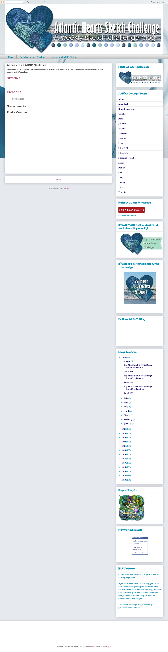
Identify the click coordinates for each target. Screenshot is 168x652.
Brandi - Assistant (126, 108)
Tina (120, 187)
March (127, 415)
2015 (124, 471)
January (128, 423)
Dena (120, 118)
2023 (124, 437)
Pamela (121, 167)
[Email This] (13, 99)
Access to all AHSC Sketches (64, 56)
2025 (124, 428)
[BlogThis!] (15, 99)
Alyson (121, 99)
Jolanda (121, 128)
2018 (124, 458)
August (127, 361)
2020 (124, 450)
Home (10, 56)
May (126, 406)
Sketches (13, 78)
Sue (120, 172)
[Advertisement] (52, 631)
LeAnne (122, 138)
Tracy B (122, 192)
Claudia (121, 113)
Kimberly (122, 133)
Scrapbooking (137, 549)
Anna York (123, 103)
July (126, 398)
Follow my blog (139, 552)
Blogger (108, 647)
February (128, 419)
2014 (124, 475)
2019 (124, 454)
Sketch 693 (128, 392)
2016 (124, 467)
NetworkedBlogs (137, 537)
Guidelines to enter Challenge (33, 56)
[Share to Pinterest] (23, 99)
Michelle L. (123, 152)
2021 (124, 445)
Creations (14, 92)
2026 (124, 357)
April (126, 410)
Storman (91, 647)
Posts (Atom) (64, 188)
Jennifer (122, 123)
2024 (124, 433)
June (126, 402)
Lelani (121, 143)
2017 (124, 462)
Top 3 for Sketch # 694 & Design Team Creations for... (138, 366)
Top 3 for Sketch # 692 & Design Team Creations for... (138, 387)
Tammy (121, 182)
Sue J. (121, 177)
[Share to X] (18, 99)
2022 (124, 441)
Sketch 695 (128, 371)
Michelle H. (123, 147)
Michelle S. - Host (126, 157)
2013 (124, 479)
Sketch (139, 547)
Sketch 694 (128, 382)
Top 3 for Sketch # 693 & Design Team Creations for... (138, 377)
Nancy (121, 162)
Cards (134, 547)
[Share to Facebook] (20, 99)
